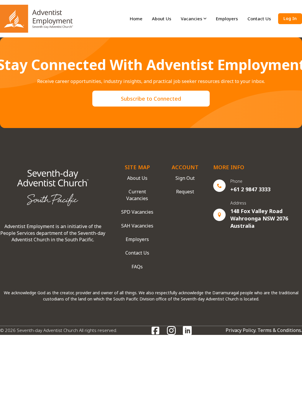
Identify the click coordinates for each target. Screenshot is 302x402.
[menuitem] (194, 19)
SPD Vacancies (137, 212)
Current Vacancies (137, 194)
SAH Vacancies (137, 225)
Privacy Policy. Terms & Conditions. (264, 330)
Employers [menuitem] (227, 18)
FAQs (137, 266)
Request (185, 191)
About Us (137, 178)
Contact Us (137, 253)
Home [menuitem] (136, 18)
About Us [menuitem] (161, 18)
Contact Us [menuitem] (259, 18)
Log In (290, 18)
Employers (137, 239)
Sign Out (185, 178)
